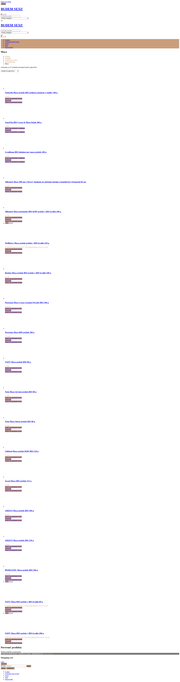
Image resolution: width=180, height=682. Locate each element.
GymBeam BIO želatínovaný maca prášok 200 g (25, 152)
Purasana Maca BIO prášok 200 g (19, 332)
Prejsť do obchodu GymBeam (15, 128)
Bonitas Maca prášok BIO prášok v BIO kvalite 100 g (28, 273)
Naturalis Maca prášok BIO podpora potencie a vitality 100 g (31, 93)
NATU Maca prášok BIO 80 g (18, 362)
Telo (6, 45)
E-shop (7, 40)
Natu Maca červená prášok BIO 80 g (20, 392)
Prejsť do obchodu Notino (13, 98)
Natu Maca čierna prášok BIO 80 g (20, 421)
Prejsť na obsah (6, 2)
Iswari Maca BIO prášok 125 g (18, 481)
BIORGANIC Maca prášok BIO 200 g (21, 570)
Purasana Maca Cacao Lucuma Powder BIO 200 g (27, 302)
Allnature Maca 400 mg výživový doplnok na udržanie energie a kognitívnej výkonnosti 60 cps (45, 182)
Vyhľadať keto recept (12, 42)
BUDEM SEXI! (12, 9)
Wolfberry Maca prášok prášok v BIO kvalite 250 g (27, 243)
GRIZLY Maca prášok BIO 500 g (19, 511)
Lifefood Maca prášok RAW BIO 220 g (22, 451)
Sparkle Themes (48, 654)
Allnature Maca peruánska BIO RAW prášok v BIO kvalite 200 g (33, 211)
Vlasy (7, 44)
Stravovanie (9, 47)
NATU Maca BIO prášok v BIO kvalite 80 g (24, 602)
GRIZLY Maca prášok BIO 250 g (19, 540)
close (2, 662)
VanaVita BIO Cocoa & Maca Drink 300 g (23, 122)
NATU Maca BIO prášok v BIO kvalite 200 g (24, 633)
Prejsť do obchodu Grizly (13, 308)
